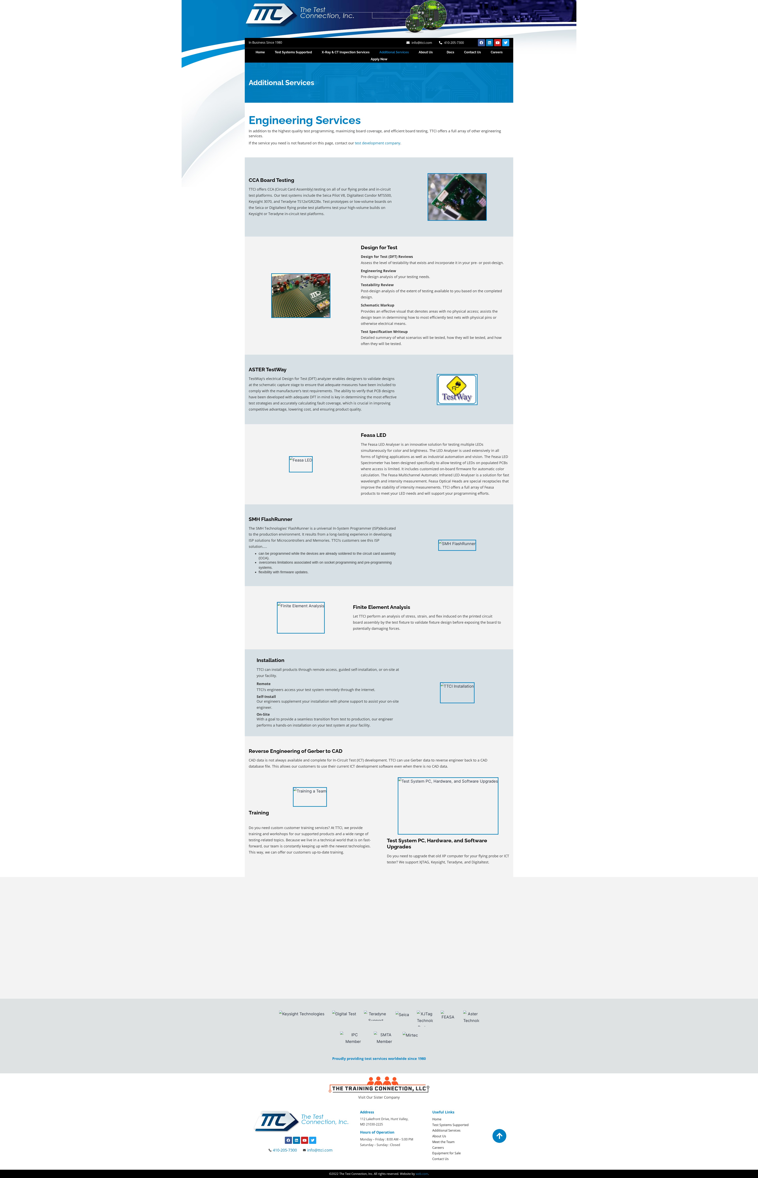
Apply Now (379, 59)
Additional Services (394, 52)
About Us (426, 52)
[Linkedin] (489, 42)
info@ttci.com (422, 42)
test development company (377, 143)
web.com (422, 1174)
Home (260, 52)
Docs (450, 52)
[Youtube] (497, 42)
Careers (497, 52)
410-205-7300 (454, 42)
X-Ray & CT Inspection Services (346, 52)
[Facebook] (481, 42)
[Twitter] (505, 42)
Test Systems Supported (293, 52)
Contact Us (472, 52)
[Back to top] (499, 1136)
